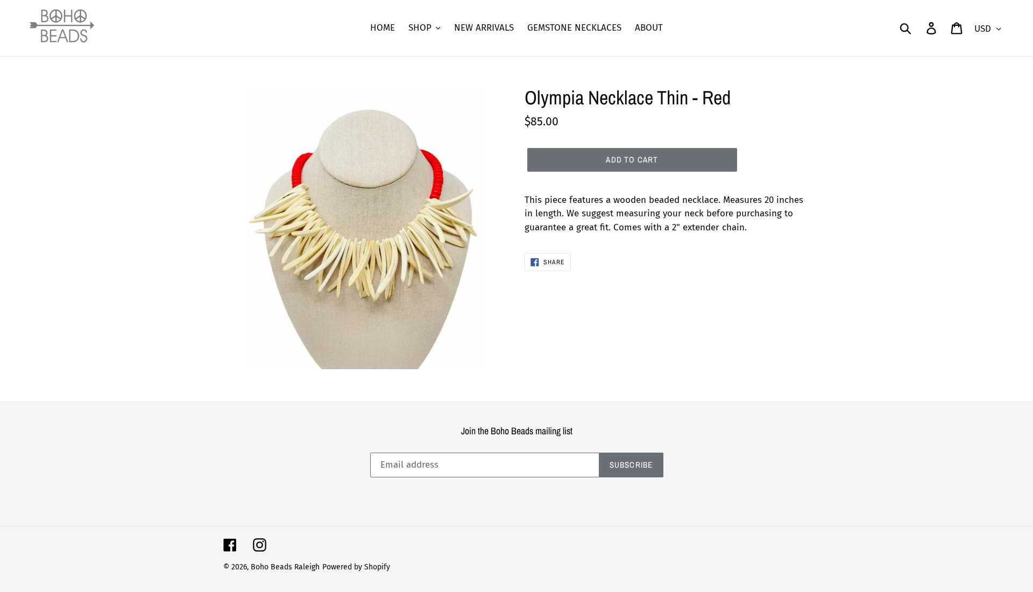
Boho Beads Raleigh (285, 567)
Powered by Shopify (356, 567)
